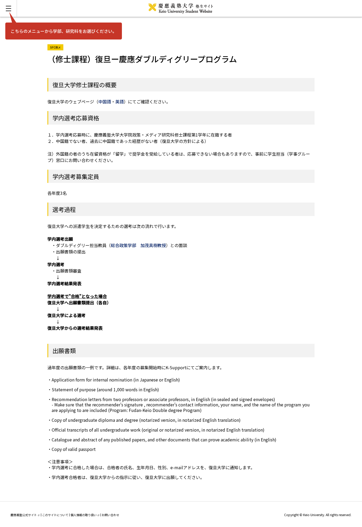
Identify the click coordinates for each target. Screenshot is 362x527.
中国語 (104, 101)
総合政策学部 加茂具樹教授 (138, 245)
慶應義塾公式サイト (24, 515)
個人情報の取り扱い (83, 515)
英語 (119, 101)
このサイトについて (55, 515)
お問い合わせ (110, 515)
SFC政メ (56, 46)
